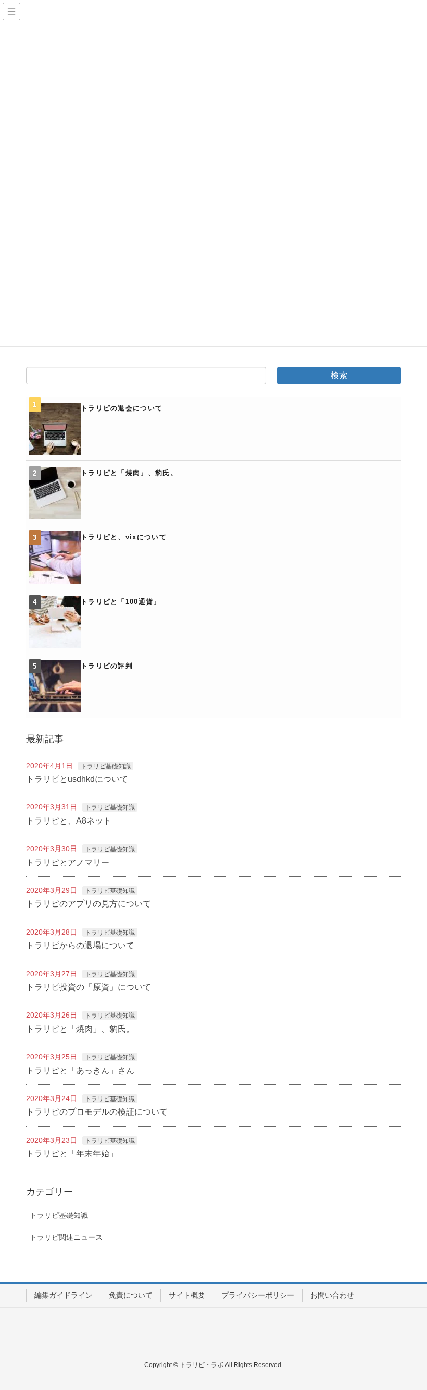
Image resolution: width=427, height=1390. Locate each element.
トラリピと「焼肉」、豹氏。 (129, 473)
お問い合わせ (332, 1295)
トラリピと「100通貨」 (121, 602)
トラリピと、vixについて (124, 537)
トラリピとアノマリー (67, 862)
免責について (131, 1295)
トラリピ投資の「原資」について (88, 987)
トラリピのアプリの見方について (88, 903)
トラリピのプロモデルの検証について (97, 1111)
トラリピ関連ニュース (66, 1237)
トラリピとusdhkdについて (77, 779)
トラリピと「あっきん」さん (80, 1070)
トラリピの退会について (121, 408)
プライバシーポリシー (257, 1295)
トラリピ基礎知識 (106, 766)
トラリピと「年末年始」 (72, 1153)
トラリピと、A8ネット (68, 820)
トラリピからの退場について (80, 945)
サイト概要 (187, 1295)
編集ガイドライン (63, 1295)
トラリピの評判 (107, 666)
